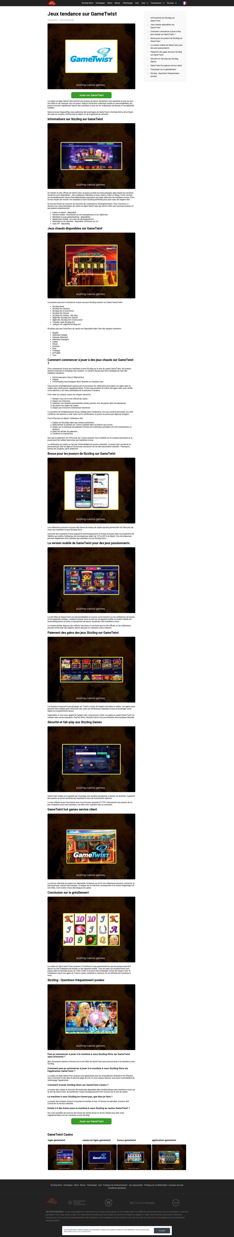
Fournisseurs (156, 3)
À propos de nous (176, 1185)
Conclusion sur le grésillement (163, 69)
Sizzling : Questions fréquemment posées (165, 74)
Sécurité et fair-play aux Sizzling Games (164, 60)
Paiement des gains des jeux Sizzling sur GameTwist (166, 53)
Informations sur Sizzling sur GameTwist (163, 19)
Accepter (162, 1231)
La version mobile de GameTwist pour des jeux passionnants (167, 46)
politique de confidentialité (81, 1231)
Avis (137, 3)
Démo (109, 3)
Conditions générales (117, 1188)
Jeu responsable (136, 1185)
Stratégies (100, 3)
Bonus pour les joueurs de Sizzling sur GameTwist (166, 39)
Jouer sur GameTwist (91, 95)
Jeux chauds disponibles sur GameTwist (162, 26)
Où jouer (170, 3)
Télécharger (127, 3)
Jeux (143, 3)
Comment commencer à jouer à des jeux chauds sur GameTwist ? (166, 33)
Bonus (117, 3)
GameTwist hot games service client (166, 65)
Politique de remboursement (115, 1185)
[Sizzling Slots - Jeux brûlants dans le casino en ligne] (52, 3)
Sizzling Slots (87, 3)
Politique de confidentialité (155, 1185)
